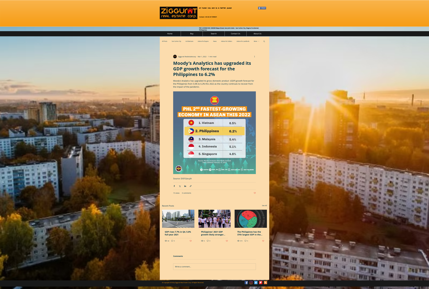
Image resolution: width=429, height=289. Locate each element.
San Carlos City (176, 41)
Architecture (189, 41)
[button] (264, 41)
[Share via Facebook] (174, 186)
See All (264, 205)
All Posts (164, 41)
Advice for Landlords (243, 41)
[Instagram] (251, 282)
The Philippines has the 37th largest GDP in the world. (249, 233)
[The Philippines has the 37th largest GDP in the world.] (251, 219)
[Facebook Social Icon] (246, 282)
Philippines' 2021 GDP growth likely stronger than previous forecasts (213, 233)
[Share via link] (191, 186)
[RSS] (265, 282)
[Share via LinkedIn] (185, 186)
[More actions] (254, 56)
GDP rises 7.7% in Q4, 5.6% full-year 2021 (178, 233)
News (215, 41)
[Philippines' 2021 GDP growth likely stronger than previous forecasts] (214, 219)
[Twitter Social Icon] (256, 282)
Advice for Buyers (203, 41)
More (255, 41)
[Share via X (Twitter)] (180, 186)
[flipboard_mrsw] (260, 282)
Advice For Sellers (226, 41)
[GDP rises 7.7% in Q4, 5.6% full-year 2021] (178, 219)
